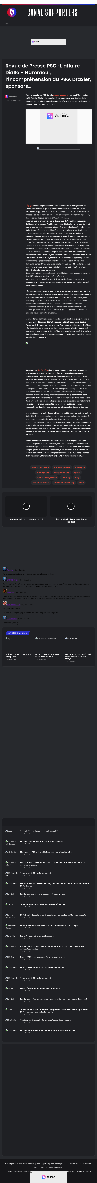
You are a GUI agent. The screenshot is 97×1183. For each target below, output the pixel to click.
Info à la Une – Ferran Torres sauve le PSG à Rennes (42, 967)
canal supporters (41, 467)
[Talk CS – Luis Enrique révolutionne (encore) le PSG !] (11, 907)
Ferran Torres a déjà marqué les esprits (37, 936)
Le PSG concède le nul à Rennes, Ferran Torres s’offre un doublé (47, 1030)
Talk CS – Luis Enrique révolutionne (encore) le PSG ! (42, 904)
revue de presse (41, 482)
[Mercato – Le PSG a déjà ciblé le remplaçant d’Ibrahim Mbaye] (78, 644)
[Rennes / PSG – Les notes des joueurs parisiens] (11, 991)
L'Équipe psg (43, 472)
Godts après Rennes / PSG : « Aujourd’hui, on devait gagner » (46, 1020)
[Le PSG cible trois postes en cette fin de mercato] (48, 644)
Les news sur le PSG (74, 1164)
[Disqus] (48, 595)
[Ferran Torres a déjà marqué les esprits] (11, 939)
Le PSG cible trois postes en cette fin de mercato (47, 655)
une (82, 482)
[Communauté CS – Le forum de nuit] (11, 876)
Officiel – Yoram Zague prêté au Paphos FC (18, 655)
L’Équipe (29, 205)
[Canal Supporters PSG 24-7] (48, 12)
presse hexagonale (61, 95)
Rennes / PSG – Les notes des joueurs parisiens (40, 988)
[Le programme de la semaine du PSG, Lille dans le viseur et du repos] (11, 928)
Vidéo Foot (87, 1164)
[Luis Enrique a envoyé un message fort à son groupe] (11, 897)
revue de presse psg (64, 482)
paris (77, 472)
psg (77, 477)
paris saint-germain (47, 477)
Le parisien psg (62, 472)
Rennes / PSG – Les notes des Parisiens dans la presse (43, 957)
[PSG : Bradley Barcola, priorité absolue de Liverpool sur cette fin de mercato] (11, 918)
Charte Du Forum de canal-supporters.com (23, 1171)
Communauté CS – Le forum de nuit (35, 873)
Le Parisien (43, 370)
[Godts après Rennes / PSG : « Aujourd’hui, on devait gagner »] (11, 1023)
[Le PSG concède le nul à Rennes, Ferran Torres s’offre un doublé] (11, 1033)
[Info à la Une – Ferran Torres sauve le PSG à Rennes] (11, 970)
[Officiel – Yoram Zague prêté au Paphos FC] (18, 644)
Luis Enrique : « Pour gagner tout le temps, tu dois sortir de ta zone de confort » (54, 999)
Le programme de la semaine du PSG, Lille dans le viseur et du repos (49, 925)
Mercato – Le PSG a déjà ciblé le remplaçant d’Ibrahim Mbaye (78, 656)
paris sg (66, 477)
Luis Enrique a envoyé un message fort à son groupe (42, 894)
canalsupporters (62, 467)
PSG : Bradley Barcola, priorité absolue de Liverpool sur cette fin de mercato (53, 915)
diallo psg (80, 467)
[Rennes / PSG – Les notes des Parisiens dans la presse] (11, 960)
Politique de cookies (83, 1171)
